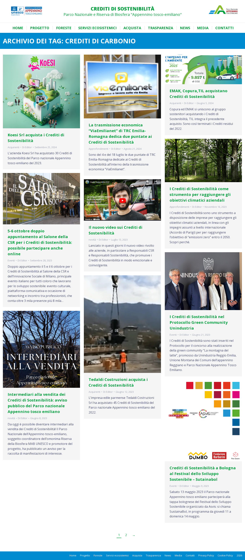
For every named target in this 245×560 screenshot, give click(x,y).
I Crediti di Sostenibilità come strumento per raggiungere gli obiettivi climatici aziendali (200, 194)
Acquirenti (13, 147)
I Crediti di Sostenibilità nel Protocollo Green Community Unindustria (199, 322)
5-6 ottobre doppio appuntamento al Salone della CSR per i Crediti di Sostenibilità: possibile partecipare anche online (40, 242)
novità (92, 239)
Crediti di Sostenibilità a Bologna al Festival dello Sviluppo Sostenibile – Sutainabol (203, 473)
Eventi (11, 260)
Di (27, 147)
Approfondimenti (98, 148)
